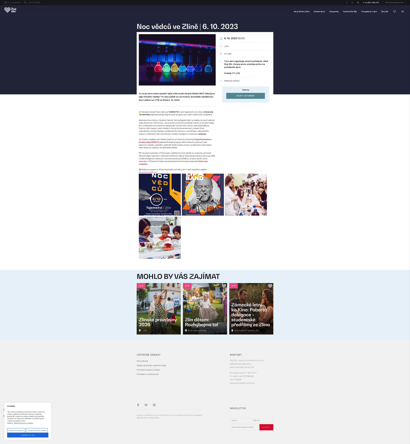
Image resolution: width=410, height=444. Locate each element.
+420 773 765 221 (34, 3)
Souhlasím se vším (28, 435)
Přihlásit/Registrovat (395, 3)
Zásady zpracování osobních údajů (151, 365)
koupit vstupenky (246, 96)
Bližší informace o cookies (23, 423)
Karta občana (142, 361)
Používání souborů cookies (148, 370)
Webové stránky (232, 81)
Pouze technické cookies (36, 430)
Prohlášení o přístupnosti (147, 374)
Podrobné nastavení (16, 430)
